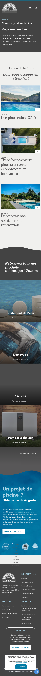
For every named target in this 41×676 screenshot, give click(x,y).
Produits (4, 157)
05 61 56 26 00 (26, 624)
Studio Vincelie (29, 671)
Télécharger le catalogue (9, 613)
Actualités (24, 578)
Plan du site (24, 597)
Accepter (21, 667)
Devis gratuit (6, 610)
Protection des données (28, 590)
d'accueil (9, 44)
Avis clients (5, 617)
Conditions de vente (27, 593)
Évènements (6, 115)
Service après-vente (8, 606)
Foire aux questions (27, 582)
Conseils (4, 213)
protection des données (21, 662)
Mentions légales (26, 586)
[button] (34, 8)
